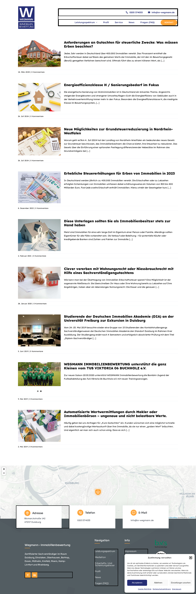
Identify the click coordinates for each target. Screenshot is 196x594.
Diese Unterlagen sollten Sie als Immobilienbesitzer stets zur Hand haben (117, 223)
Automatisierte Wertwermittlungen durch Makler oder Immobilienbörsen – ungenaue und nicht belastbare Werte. (115, 414)
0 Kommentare (38, 72)
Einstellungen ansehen (181, 583)
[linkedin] (34, 575)
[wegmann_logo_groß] (26, 7)
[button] (190, 557)
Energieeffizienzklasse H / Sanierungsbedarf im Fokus (111, 85)
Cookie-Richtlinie (144, 589)
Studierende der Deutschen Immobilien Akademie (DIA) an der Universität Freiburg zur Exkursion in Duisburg (119, 318)
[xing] (28, 575)
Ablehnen (158, 583)
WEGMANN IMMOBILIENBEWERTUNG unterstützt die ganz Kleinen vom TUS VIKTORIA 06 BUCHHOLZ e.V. (115, 366)
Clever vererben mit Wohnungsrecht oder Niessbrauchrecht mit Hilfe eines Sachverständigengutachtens (118, 271)
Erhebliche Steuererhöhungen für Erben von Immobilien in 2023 (119, 173)
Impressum (176, 589)
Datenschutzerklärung (162, 589)
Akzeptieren (137, 583)
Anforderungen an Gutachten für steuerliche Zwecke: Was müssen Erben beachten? (121, 44)
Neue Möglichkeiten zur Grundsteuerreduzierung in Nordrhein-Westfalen (118, 131)
